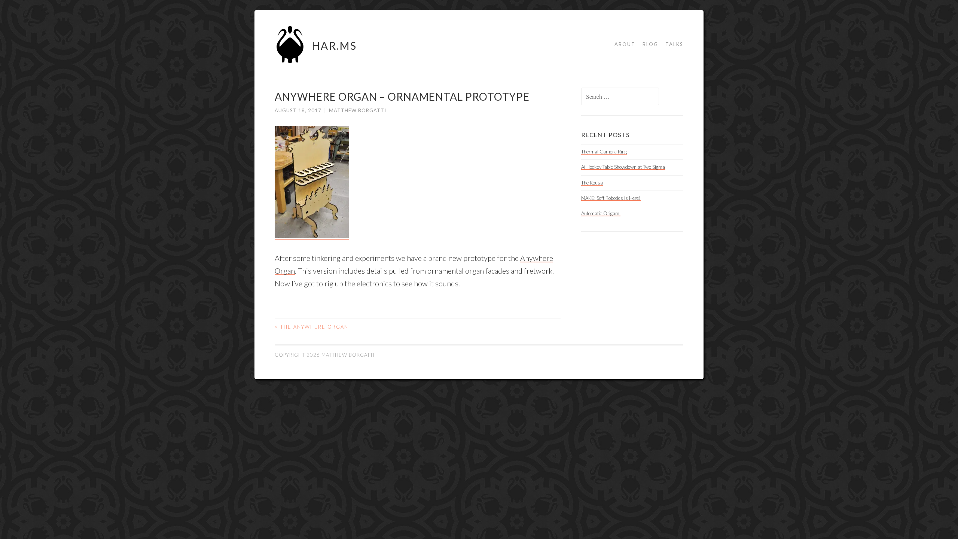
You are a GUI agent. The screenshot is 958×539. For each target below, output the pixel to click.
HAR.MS (334, 45)
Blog (650, 44)
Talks (674, 44)
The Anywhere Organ (311, 327)
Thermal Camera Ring (604, 152)
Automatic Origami (600, 213)
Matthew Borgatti (357, 110)
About (624, 44)
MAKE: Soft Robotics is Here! (611, 198)
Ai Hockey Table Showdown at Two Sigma (623, 167)
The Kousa (592, 183)
